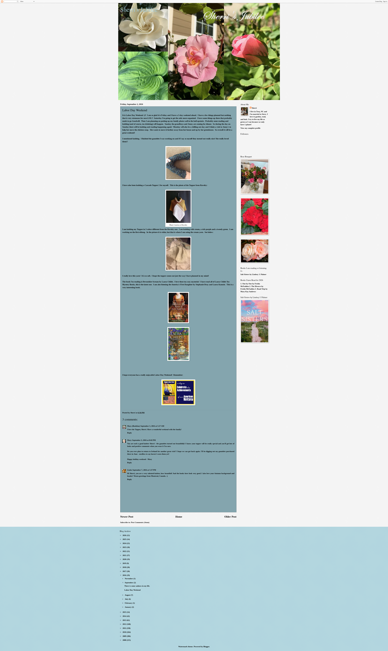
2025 (125, 539)
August (128, 595)
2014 (125, 616)
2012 (125, 624)
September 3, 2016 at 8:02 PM (144, 440)
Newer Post (126, 516)
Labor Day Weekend (132, 590)
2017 (125, 571)
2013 (125, 620)
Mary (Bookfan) (133, 426)
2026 (125, 535)
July (127, 599)
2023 (125, 547)
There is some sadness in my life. (137, 586)
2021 (125, 555)
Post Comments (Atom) (140, 522)
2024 (125, 543)
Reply (129, 433)
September (129, 583)
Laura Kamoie (219, 284)
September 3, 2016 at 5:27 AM (152, 426)
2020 (125, 559)
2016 (125, 575)
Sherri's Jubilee (139, 9)
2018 (125, 567)
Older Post (230, 516)
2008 (125, 640)
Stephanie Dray (202, 284)
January (128, 607)
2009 (125, 636)
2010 (125, 632)
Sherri (254, 108)
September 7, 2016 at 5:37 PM (144, 470)
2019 (125, 563)
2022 (125, 551)
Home (178, 516)
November (129, 579)
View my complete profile (250, 128)
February (129, 603)
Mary (129, 440)
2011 (125, 628)
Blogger (206, 647)
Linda (129, 470)
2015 (125, 612)
